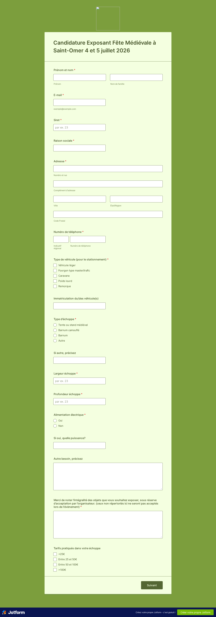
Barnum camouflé (68, 330)
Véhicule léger (67, 265)
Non (60, 425)
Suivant (152, 585)
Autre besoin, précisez (68, 458)
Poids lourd (65, 281)
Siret (58, 120)
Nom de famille (117, 84)
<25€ (61, 554)
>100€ (62, 569)
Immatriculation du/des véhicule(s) (76, 298)
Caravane (64, 275)
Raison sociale (64, 140)
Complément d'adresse (64, 190)
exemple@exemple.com (65, 109)
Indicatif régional (57, 247)
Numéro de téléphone (69, 232)
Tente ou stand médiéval (73, 324)
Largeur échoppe (66, 373)
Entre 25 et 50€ (67, 559)
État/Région (115, 205)
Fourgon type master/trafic (74, 270)
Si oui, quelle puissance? (69, 438)
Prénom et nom (64, 70)
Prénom (57, 84)
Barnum (63, 335)
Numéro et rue (60, 175)
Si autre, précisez (65, 353)
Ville (56, 205)
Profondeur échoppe (68, 394)
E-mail (59, 95)
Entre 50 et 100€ (68, 564)
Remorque (64, 286)
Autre (61, 340)
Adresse (60, 161)
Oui (60, 420)
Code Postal (59, 221)
